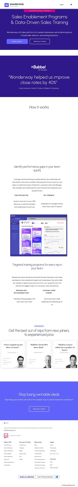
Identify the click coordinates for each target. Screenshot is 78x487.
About (51, 462)
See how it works (40, 41)
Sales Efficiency (7, 445)
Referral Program (54, 467)
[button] (61, 4)
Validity (21, 459)
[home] (14, 4)
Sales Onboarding (8, 448)
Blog (36, 445)
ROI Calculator (7, 465)
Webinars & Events (39, 448)
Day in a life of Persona (40, 462)
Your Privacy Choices (45, 477)
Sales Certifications (8, 450)
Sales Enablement (8, 456)
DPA (51, 453)
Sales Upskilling (7, 453)
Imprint (51, 445)
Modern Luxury (22, 453)
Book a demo (17, 41)
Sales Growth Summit (40, 468)
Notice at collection (27, 477)
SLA (58, 453)
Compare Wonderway (40, 450)
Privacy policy (53, 448)
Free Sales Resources (40, 459)
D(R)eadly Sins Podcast (40, 465)
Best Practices (38, 456)
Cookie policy (53, 450)
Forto (20, 456)
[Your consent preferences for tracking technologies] (68, 485)
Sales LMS (6, 459)
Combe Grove (22, 445)
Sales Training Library (9, 462)
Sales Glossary (38, 453)
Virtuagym (21, 448)
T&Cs (54, 453)
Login (51, 465)
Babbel (21, 450)
